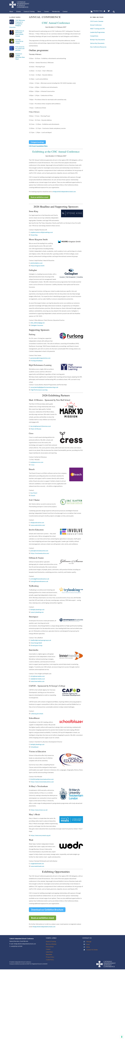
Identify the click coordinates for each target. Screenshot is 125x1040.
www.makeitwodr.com (37, 866)
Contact (65, 11)
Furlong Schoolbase (37, 360)
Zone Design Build (36, 643)
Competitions (94, 36)
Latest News (49, 952)
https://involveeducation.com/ (40, 553)
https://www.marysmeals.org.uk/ (41, 835)
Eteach (33, 495)
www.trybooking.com (37, 612)
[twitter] (109, 10)
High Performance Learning (39, 390)
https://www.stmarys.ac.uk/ (39, 810)
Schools (18, 11)
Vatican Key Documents (97, 43)
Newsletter (49, 954)
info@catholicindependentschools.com (64, 191)
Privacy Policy (50, 957)
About (11, 11)
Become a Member (51, 944)
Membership (56, 11)
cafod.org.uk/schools (37, 713)
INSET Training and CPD (97, 28)
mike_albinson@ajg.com (37, 323)
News (39, 11)
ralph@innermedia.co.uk (37, 679)
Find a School (50, 946)
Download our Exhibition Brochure (47, 909)
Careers (46, 11)
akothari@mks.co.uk (36, 263)
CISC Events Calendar (96, 21)
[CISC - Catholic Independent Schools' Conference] (19, 6)
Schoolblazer (35, 747)
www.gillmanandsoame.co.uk (39, 581)
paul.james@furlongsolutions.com (40, 358)
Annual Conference (96, 25)
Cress (32, 465)
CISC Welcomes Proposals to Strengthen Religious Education (17, 24)
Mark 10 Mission (36, 429)
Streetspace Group (36, 645)
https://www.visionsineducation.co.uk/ (42, 782)
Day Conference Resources (98, 47)
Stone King (34, 235)
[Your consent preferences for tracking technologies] (122, 1037)
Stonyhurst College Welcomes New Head (20, 56)
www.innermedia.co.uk (37, 681)
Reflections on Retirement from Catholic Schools (19, 33)
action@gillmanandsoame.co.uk (39, 579)
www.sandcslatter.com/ (38, 525)
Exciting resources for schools (19, 41)
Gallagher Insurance (37, 325)
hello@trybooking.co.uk (37, 609)
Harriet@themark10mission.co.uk (40, 426)
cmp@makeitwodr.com (37, 863)
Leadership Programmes (97, 32)
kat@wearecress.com (36, 462)
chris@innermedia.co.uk (37, 676)
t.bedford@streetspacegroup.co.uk (40, 640)
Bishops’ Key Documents (97, 39)
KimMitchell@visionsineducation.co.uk (42, 779)
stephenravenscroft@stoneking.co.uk (41, 232)
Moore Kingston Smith (37, 265)
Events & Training (29, 11)
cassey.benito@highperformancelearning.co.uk (44, 387)
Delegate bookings (37, 142)
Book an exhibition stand (39, 197)
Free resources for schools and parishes (19, 48)
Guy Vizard (33, 493)
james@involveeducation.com (39, 550)
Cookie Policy (50, 959)
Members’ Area (97, 11)
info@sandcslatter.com (37, 522)
